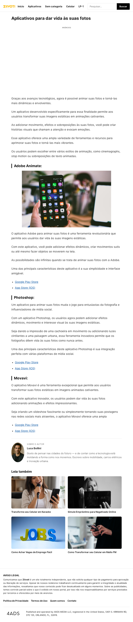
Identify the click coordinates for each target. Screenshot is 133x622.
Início (21, 6)
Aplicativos (34, 6)
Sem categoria (53, 6)
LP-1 (81, 6)
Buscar (123, 6)
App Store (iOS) (25, 287)
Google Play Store (26, 282)
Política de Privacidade (15, 600)
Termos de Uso (39, 600)
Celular (70, 6)
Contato (71, 600)
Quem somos (57, 600)
